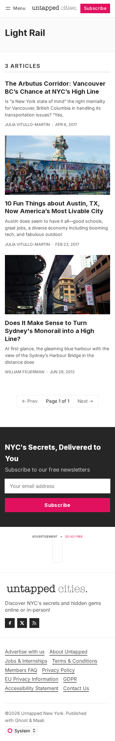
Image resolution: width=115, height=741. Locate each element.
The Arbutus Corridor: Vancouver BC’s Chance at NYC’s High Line (55, 87)
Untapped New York (42, 713)
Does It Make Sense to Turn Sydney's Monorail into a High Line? (49, 330)
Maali (38, 720)
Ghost (21, 720)
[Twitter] (22, 623)
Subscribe (95, 8)
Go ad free (74, 536)
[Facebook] (10, 623)
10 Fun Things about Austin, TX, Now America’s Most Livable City (54, 207)
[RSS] (34, 623)
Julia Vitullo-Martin (27, 124)
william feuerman (24, 372)
